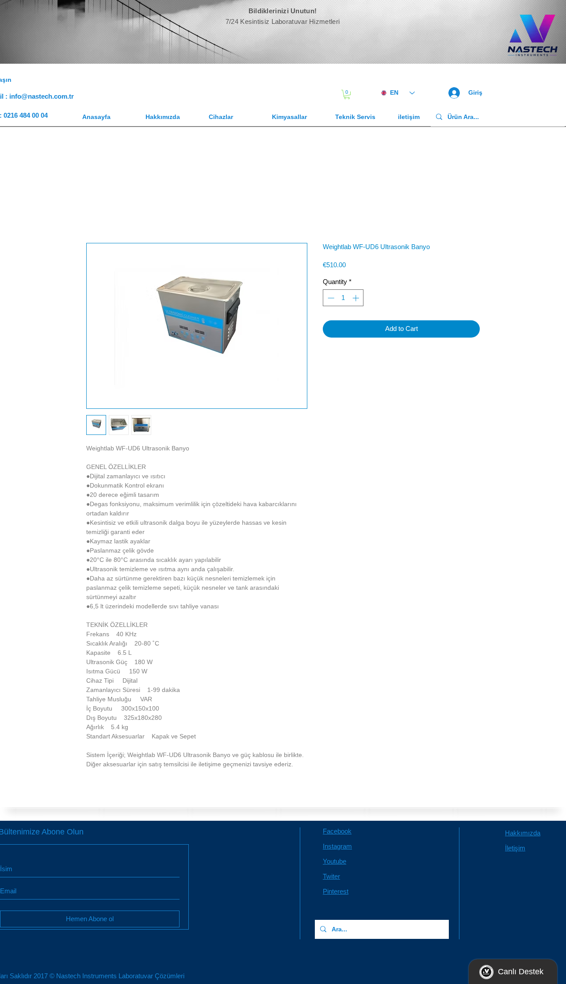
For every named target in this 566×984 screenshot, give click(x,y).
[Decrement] (330, 300)
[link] (346, 94)
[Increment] (357, 300)
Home (95, 212)
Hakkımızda (522, 834)
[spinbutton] (343, 300)
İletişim (515, 849)
